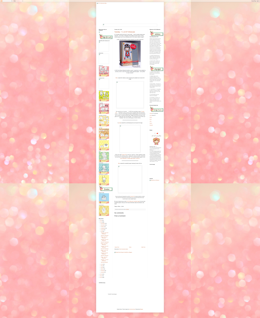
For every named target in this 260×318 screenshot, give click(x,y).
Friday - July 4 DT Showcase (104, 258)
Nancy (151, 123)
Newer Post (117, 247)
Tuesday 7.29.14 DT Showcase (104, 233)
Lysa (150, 115)
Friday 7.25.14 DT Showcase (104, 237)
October (102, 226)
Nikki (117, 77)
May (102, 265)
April (102, 267)
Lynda (119, 122)
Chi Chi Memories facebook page (133, 201)
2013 (101, 274)
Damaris (151, 125)
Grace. (151, 117)
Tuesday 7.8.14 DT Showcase (104, 253)
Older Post (143, 247)
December (103, 223)
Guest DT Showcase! (105, 242)
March (102, 269)
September (103, 228)
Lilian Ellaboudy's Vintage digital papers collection (130, 158)
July (102, 231)
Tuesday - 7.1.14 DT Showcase (124, 32)
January (102, 272)
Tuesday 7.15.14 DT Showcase (104, 247)
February (103, 270)
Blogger (141, 309)
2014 (101, 222)
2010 (101, 277)
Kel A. (151, 119)
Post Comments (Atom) (123, 249)
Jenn (150, 121)
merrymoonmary (132, 309)
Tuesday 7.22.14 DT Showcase (104, 240)
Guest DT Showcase (104, 235)
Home (130, 247)
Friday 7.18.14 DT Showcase (104, 244)
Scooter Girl (124, 154)
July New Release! (104, 262)
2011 (101, 275)
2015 (101, 220)
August (102, 229)
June (102, 264)
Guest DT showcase (104, 255)
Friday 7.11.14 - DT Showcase (104, 251)
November (103, 225)
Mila (119, 163)
